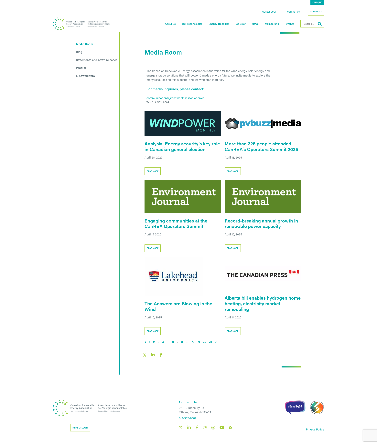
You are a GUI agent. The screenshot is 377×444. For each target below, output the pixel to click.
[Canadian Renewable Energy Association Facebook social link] (197, 427)
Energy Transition (219, 24)
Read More (152, 171)
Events (290, 24)
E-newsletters (85, 76)
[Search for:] (312, 23)
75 (204, 342)
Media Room (84, 44)
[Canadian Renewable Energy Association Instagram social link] (205, 427)
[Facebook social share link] (161, 355)
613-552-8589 (187, 418)
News (255, 24)
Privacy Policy (315, 429)
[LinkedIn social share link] (153, 355)
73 (192, 342)
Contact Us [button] (293, 11)
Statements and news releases (96, 60)
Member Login (269, 11)
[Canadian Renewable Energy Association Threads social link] (213, 428)
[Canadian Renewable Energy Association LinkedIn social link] (189, 427)
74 (198, 342)
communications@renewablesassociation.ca (175, 98)
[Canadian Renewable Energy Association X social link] (181, 427)
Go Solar (241, 24)
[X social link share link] (144, 355)
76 (210, 342)
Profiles (81, 68)
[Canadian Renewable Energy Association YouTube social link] (221, 427)
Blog (79, 52)
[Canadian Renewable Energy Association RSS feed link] (230, 427)
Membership (272, 24)
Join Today (316, 11)
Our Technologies (192, 24)
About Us (170, 24)
